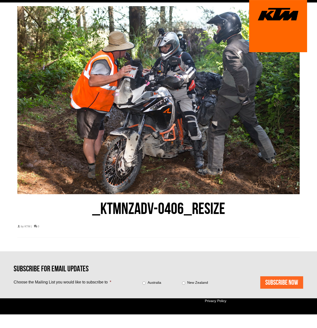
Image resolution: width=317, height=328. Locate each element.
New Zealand (197, 282)
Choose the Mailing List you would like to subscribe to (62, 282)
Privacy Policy (215, 301)
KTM (27, 226)
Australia (154, 282)
